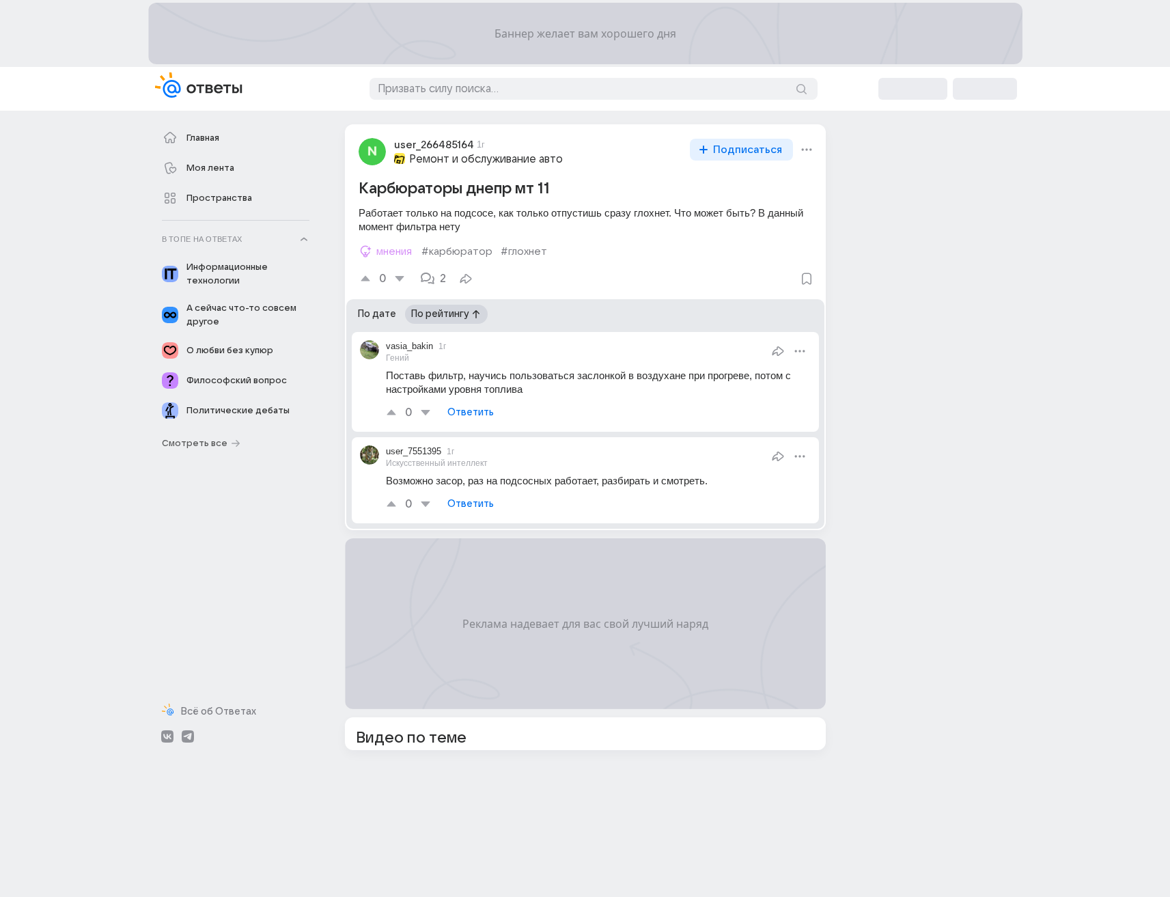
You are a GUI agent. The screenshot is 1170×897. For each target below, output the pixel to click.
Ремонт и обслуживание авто (486, 159)
